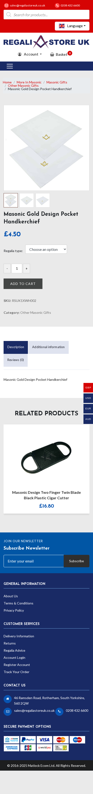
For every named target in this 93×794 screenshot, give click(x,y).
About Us (11, 596)
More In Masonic (29, 82)
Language (74, 26)
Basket (63, 54)
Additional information (48, 347)
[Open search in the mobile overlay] (46, 14)
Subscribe (76, 561)
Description (15, 347)
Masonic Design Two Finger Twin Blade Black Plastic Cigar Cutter (46, 495)
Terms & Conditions (18, 603)
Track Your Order (16, 672)
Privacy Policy (14, 610)
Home (7, 82)
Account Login (14, 657)
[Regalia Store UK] (46, 41)
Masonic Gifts (56, 82)
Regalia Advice (14, 650)
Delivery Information (19, 636)
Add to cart (23, 284)
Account (31, 54)
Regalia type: (13, 251)
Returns (10, 643)
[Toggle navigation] (10, 66)
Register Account (17, 665)
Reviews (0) (15, 360)
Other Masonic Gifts (23, 85)
